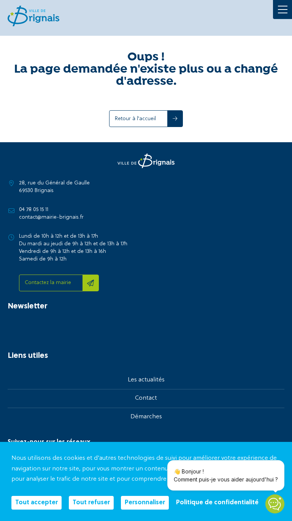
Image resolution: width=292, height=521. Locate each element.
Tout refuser (91, 502)
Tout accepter (36, 502)
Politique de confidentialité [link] (217, 503)
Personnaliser (145, 502)
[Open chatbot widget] (274, 503)
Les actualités (146, 379)
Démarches (146, 416)
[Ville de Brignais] (33, 16)
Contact (146, 398)
